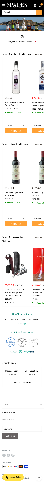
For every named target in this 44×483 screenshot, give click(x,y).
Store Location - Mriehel (12, 373)
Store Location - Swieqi (32, 373)
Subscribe (10, 436)
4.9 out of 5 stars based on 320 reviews (22, 319)
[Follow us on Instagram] (8, 455)
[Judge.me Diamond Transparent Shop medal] (10, 342)
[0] (39, 5)
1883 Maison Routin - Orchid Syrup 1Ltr (14, 103)
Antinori (9, 199)
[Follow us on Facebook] (4, 455)
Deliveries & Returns (22, 383)
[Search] (39, 12)
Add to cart (16, 131)
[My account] (35, 5)
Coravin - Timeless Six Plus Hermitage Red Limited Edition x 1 (14, 292)
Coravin (8, 299)
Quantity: (10, 125)
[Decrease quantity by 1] (16, 125)
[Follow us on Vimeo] (13, 455)
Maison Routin (11, 109)
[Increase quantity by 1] (23, 125)
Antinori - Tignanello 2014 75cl (14, 193)
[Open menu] (3, 5)
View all (38, 54)
